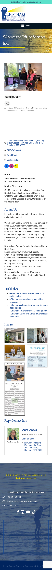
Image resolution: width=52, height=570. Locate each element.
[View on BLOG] (16, 168)
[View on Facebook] (6, 168)
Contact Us (31, 477)
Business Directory (14, 474)
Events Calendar (32, 474)
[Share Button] (7, 103)
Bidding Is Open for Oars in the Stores (26, 2)
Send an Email (28, 439)
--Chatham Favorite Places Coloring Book (28, 311)
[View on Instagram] (11, 168)
